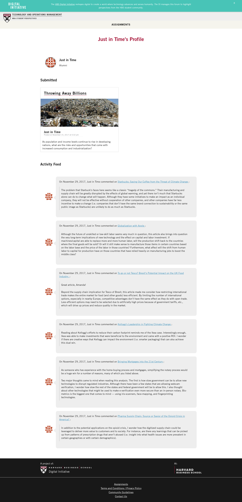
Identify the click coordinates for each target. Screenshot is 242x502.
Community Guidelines (121, 492)
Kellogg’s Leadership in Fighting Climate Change (144, 324)
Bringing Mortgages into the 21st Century (140, 361)
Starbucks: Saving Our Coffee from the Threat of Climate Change (153, 181)
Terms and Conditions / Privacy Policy (121, 488)
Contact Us (121, 496)
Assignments (121, 24)
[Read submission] (79, 120)
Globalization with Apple (131, 225)
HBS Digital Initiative (65, 4)
